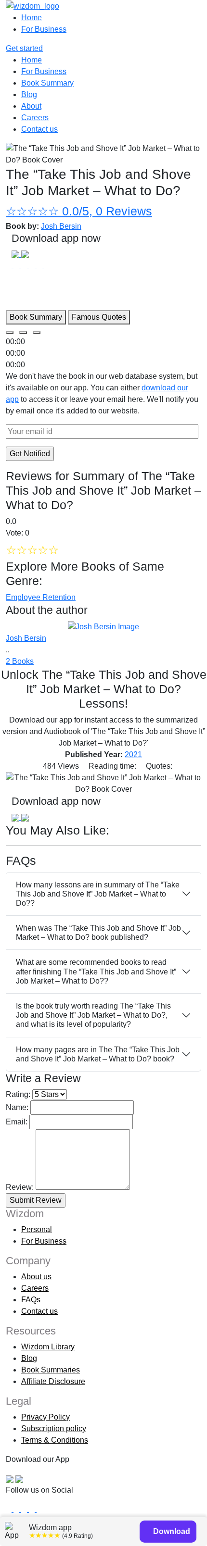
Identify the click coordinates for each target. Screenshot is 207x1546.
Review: (20, 1187)
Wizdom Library (48, 1347)
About (31, 106)
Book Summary (47, 83)
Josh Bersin (61, 226)
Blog (29, 94)
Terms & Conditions (54, 1440)
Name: (17, 1107)
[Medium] (17, 1509)
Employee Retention (41, 597)
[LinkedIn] (33, 1509)
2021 (133, 754)
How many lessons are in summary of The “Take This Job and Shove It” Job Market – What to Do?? (98, 894)
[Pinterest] (39, 1509)
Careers (35, 117)
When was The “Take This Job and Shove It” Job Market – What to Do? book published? (98, 932)
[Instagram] (25, 1509)
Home (31, 17)
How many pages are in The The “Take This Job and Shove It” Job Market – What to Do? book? (98, 1054)
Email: (16, 1122)
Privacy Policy (45, 1417)
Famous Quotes (99, 317)
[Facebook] (9, 1509)
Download (170, 1531)
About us (36, 1276)
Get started (24, 48)
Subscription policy (53, 1428)
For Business (43, 29)
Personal (36, 1229)
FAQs (30, 1300)
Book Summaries (50, 1370)
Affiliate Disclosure (53, 1381)
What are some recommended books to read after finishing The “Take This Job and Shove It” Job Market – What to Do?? (96, 971)
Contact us (39, 129)
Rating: (18, 1094)
